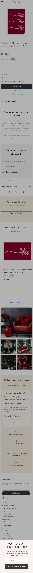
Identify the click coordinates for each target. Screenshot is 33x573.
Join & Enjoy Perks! (16, 566)
